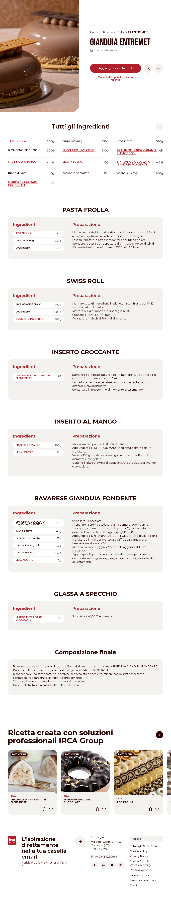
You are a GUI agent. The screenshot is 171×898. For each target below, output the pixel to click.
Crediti (134, 885)
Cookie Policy (138, 851)
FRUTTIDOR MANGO (22, 161)
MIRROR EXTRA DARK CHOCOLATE (23, 184)
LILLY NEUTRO (72, 161)
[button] (159, 734)
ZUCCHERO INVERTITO (78, 150)
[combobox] (146, 839)
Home (94, 32)
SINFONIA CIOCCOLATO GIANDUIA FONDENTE (133, 163)
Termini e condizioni (143, 880)
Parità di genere (140, 870)
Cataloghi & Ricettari (143, 846)
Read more (15, 751)
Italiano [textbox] (136, 838)
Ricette (108, 32)
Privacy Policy (139, 856)
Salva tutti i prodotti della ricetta (115, 78)
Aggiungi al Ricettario (113, 68)
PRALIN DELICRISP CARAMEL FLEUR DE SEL (137, 152)
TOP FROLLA (17, 141)
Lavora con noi (139, 875)
